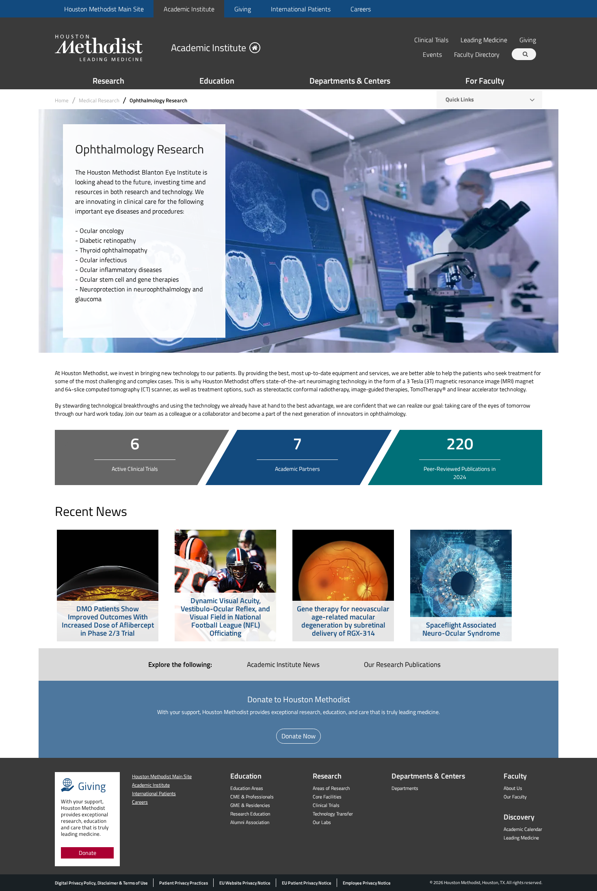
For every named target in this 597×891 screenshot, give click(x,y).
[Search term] (525, 54)
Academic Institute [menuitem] (283, 664)
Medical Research (99, 100)
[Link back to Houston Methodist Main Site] (109, 47)
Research (108, 80)
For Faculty (484, 80)
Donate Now (298, 736)
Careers (360, 9)
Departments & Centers (349, 80)
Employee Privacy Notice (367, 883)
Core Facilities (327, 796)
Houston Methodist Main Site (104, 9)
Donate (87, 852)
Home (62, 100)
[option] (107, 585)
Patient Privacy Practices (183, 883)
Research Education (250, 814)
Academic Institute (189, 9)
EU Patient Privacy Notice (306, 883)
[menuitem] (104, 8)
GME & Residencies (250, 805)
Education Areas (246, 788)
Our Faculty (515, 796)
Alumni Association (249, 822)
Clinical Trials (431, 39)
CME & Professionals (252, 796)
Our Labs (322, 822)
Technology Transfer (333, 814)
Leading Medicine (484, 39)
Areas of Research (331, 788)
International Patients (301, 9)
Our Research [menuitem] (402, 664)
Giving (242, 9)
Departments (405, 788)
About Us (513, 788)
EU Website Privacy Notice (244, 883)
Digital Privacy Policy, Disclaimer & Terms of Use (101, 883)
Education (216, 80)
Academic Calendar (523, 829)
